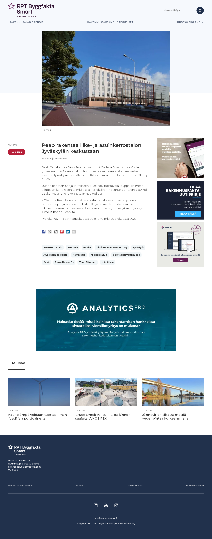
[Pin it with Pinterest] (62, 231)
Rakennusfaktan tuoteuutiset (110, 22)
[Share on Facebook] (43, 231)
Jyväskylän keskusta (55, 254)
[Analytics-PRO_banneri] (106, 349)
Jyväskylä (138, 247)
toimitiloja (108, 262)
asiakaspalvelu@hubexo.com (24, 466)
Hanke (87, 247)
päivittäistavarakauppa (126, 254)
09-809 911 (14, 469)
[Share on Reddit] (56, 231)
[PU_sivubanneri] (180, 177)
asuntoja (73, 247)
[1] (180, 218)
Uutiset (12, 144)
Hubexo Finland (188, 22)
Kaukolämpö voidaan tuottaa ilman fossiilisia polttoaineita (37, 416)
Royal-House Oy (64, 262)
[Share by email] (74, 231)
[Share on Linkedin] (68, 231)
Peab (46, 262)
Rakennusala (135, 485)
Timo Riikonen (87, 262)
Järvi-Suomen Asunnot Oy (111, 247)
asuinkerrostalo (52, 247)
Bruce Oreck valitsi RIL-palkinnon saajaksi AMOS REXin (103, 416)
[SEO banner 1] (180, 265)
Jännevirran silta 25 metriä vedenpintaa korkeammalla (165, 416)
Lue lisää (16, 152)
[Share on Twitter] (50, 231)
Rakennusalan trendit (26, 22)
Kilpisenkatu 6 (99, 254)
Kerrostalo (79, 254)
